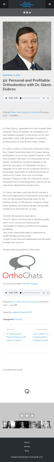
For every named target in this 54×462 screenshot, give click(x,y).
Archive (27, 446)
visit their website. (30, 284)
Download (35, 112)
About (26, 442)
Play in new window (20, 112)
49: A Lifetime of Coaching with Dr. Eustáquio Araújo (40, 337)
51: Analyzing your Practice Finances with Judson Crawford (16, 337)
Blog (27, 451)
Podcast (18, 319)
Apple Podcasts (19, 312)
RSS (30, 312)
